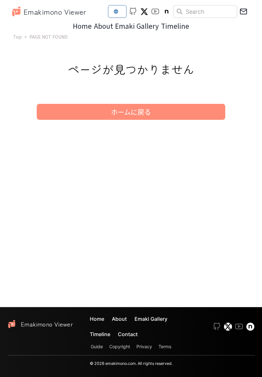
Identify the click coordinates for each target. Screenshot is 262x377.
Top (17, 37)
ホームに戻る (131, 112)
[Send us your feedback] (243, 11)
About (103, 26)
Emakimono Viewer (55, 11)
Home (82, 26)
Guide (97, 346)
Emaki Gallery (137, 26)
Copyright (119, 346)
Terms (164, 346)
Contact (128, 334)
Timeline (175, 26)
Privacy (144, 346)
